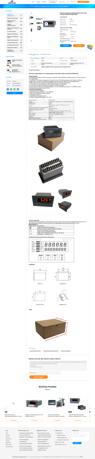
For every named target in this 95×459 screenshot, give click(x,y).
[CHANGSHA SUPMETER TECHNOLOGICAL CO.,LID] (12, 2)
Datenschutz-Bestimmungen (9, 445)
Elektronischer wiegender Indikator (14, 28)
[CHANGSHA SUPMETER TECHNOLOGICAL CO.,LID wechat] (14, 89)
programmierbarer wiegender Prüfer (51, 351)
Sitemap (8, 440)
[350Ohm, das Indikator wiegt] (9, 61)
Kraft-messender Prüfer (14, 45)
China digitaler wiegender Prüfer (19, 456)
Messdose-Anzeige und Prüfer (14, 37)
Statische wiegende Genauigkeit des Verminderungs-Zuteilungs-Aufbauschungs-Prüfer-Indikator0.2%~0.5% (25, 441)
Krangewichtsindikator (65, 351)
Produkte (8, 435)
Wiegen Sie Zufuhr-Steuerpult (14, 21)
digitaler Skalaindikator (14, 34)
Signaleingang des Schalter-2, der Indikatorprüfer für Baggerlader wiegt (44, 448)
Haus (7, 433)
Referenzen (83, 1)
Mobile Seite (8, 442)
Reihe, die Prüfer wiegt (14, 18)
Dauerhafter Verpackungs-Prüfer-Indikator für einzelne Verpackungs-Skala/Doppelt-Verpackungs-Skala (26, 448)
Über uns (8, 437)
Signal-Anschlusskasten (14, 40)
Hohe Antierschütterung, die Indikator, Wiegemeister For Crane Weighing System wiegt (36, 416)
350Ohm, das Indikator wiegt (17, 61)
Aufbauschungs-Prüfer (14, 42)
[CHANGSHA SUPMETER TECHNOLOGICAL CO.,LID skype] (18, 89)
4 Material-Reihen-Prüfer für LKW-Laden (17, 65)
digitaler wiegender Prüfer (35, 351)
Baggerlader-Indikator (14, 47)
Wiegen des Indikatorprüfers (14, 15)
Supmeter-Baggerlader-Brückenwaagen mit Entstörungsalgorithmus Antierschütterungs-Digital (44, 441)
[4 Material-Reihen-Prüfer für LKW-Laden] (9, 66)
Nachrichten (8, 438)
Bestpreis (65, 45)
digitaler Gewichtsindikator (14, 25)
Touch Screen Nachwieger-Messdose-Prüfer (16, 70)
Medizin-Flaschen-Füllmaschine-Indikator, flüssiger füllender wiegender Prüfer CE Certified (78, 416)
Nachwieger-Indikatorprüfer (14, 51)
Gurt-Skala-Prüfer (14, 31)
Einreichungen (38, 377)
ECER (81, 456)
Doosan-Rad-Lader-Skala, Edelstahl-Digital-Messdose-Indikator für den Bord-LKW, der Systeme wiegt (44, 435)
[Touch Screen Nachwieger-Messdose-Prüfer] (9, 71)
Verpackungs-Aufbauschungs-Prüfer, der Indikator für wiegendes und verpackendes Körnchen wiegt (26, 435)
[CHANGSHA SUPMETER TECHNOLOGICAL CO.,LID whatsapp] (11, 89)
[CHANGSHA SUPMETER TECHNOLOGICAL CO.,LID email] (8, 89)
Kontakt (14, 93)
